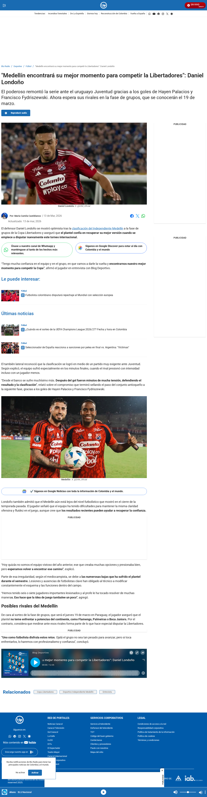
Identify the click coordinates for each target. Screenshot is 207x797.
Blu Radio (5, 66)
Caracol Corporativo (56, 760)
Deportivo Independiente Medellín (78, 692)
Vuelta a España (137, 13)
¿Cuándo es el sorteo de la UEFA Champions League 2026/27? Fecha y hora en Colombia (76, 329)
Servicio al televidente (100, 724)
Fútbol (28, 66)
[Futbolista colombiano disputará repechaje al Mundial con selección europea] (10, 295)
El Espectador (54, 748)
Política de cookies (146, 736)
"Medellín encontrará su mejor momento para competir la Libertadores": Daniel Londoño (74, 66)
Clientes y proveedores (100, 744)
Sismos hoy (92, 13)
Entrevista (107, 692)
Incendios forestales (57, 13)
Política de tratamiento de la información (156, 732)
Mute (175, 792)
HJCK (50, 740)
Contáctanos (96, 740)
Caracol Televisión (56, 728)
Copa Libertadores (45, 692)
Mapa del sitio (96, 752)
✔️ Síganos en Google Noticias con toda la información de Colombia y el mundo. (77, 491)
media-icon (103, 792)
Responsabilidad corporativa (150, 728)
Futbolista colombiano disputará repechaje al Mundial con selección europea (69, 295)
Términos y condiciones (148, 740)
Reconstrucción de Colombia (114, 13)
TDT (92, 732)
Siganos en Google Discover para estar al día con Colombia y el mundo (113, 248)
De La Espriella (77, 13)
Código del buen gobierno (101, 736)
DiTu (50, 744)
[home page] (103, 5)
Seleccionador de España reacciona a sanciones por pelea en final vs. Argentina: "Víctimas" (77, 347)
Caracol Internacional (57, 756)
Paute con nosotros (99, 748)
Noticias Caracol (55, 724)
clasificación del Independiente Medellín (97, 228)
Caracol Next (53, 764)
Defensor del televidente (101, 728)
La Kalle (51, 736)
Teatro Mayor (54, 752)
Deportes (18, 66)
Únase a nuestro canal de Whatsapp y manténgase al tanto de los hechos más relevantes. (34, 250)
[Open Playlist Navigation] (205, 792)
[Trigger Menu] (4, 5)
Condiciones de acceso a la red (152, 724)
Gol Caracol (53, 732)
